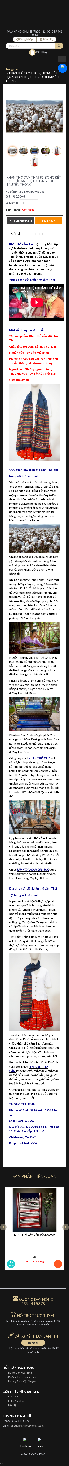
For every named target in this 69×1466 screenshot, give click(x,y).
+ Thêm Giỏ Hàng (21, 220)
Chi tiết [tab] (37, 234)
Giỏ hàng (41, 52)
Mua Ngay (11, 1264)
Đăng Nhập (26, 39)
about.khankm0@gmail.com (27, 1425)
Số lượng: (12, 202)
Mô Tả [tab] (15, 234)
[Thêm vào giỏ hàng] (58, 1264)
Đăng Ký (47, 39)
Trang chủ (12, 69)
